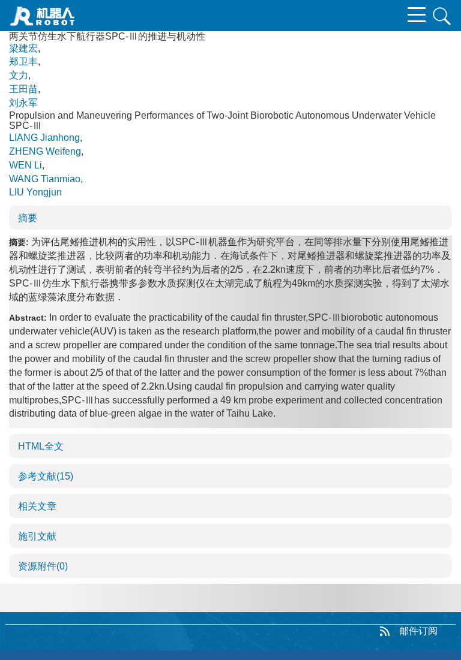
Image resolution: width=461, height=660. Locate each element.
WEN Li (25, 165)
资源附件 (43, 566)
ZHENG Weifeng (45, 151)
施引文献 (37, 536)
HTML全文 (41, 446)
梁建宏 (23, 48)
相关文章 (37, 506)
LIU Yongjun (35, 192)
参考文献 (45, 476)
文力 (18, 75)
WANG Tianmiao (44, 179)
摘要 (27, 218)
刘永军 (23, 103)
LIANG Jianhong (44, 137)
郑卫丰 (23, 61)
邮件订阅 (418, 631)
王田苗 (23, 89)
